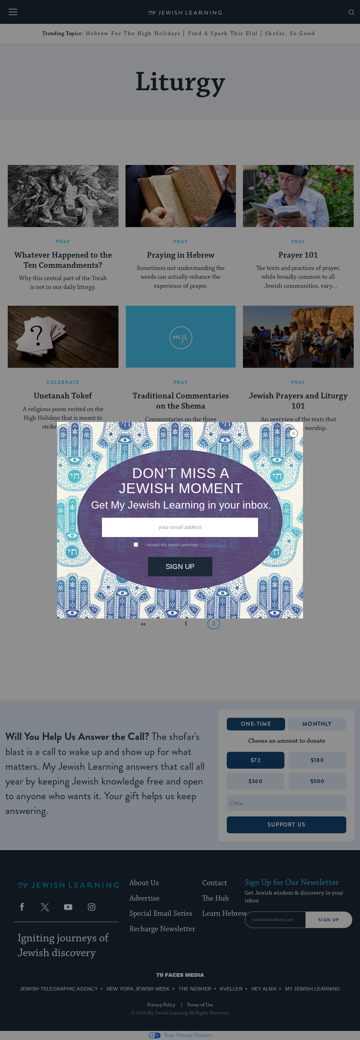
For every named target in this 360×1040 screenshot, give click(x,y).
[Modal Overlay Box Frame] (180, 520)
